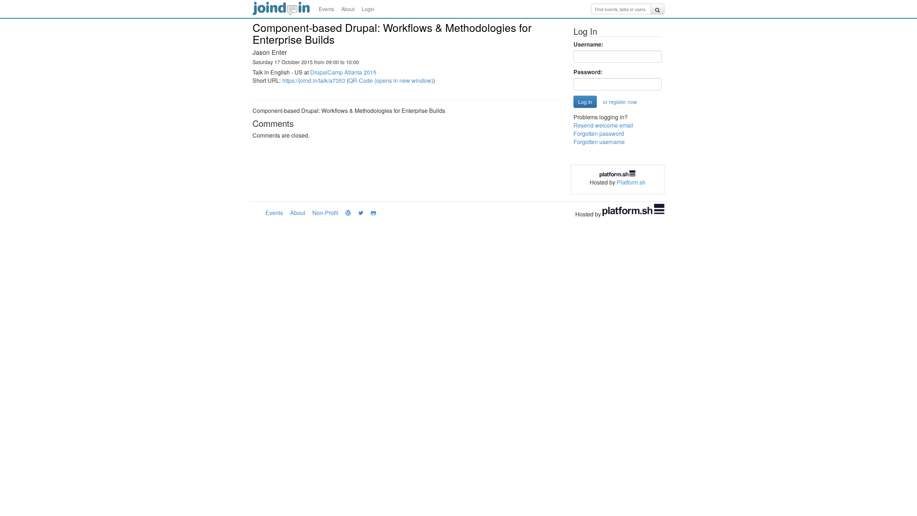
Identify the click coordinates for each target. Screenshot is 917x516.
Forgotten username (599, 142)
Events (326, 9)
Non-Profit (325, 213)
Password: (587, 72)
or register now (620, 101)
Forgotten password (598, 133)
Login (368, 9)
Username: (588, 44)
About (348, 9)
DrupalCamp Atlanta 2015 (343, 72)
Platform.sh (631, 182)
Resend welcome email (603, 125)
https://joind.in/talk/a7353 (313, 80)
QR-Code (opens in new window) (391, 80)
